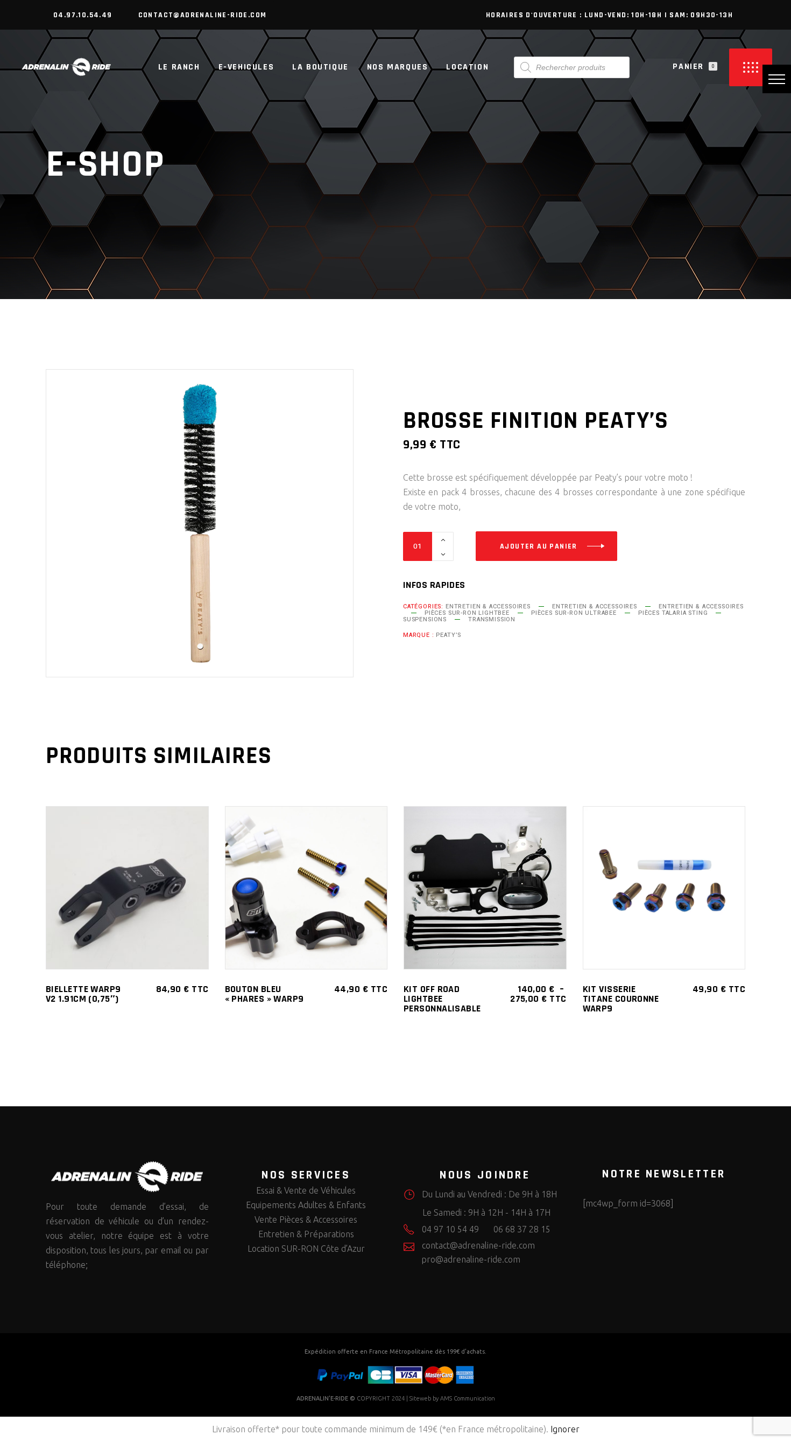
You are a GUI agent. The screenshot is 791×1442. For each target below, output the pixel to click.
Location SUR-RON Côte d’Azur (306, 1248)
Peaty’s (448, 635)
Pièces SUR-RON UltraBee (574, 613)
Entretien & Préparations (306, 1234)
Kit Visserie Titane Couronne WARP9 (621, 999)
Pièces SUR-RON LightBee (467, 613)
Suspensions (425, 619)
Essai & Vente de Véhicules (306, 1190)
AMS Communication (467, 1398)
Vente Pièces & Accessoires (306, 1219)
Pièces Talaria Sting (673, 613)
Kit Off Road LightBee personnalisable (442, 999)
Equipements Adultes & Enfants (306, 1205)
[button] (776, 79)
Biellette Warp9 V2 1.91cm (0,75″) (83, 994)
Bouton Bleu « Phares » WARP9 (264, 994)
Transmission (491, 619)
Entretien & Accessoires (488, 606)
